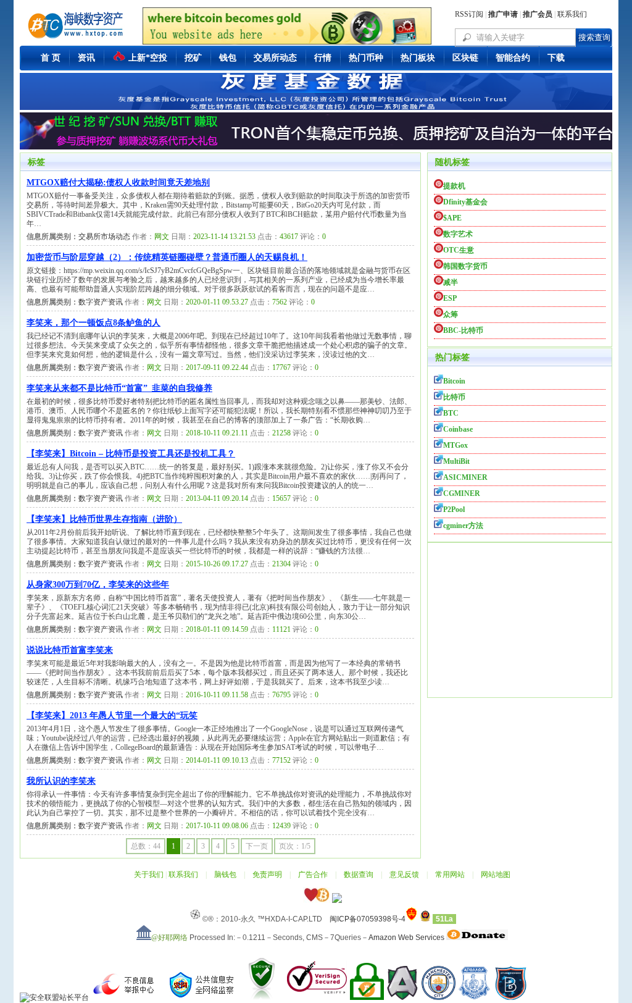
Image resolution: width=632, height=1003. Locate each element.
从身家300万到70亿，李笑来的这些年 (98, 584)
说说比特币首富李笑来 (70, 650)
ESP (450, 298)
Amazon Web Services (406, 937)
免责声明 (267, 874)
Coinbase (458, 429)
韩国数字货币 (465, 266)
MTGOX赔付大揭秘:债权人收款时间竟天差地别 (118, 182)
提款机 (454, 186)
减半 (450, 282)
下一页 (257, 846)
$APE (452, 218)
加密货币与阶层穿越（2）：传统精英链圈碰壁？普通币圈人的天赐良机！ (167, 257)
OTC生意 (458, 250)
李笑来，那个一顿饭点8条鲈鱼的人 (93, 322)
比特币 (454, 397)
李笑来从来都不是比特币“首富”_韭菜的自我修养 (119, 388)
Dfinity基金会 (465, 202)
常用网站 (450, 874)
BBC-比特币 (463, 330)
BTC (451, 413)
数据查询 (358, 874)
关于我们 (149, 874)
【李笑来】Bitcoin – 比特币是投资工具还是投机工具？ (131, 453)
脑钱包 (225, 874)
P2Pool (454, 509)
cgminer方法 (463, 525)
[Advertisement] (520, 620)
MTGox (455, 445)
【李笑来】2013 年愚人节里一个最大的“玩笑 (112, 715)
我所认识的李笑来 (61, 781)
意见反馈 (404, 874)
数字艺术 (458, 234)
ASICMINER (465, 477)
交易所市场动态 (104, 236)
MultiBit (456, 461)
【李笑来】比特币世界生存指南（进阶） (104, 519)
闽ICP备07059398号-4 (367, 919)
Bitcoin (454, 381)
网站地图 (495, 874)
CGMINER (461, 493)
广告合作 (313, 874)
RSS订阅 (469, 14)
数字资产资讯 (100, 302)
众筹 (450, 314)
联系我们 (572, 14)
